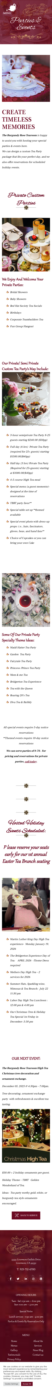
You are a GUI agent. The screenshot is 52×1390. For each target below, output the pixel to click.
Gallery (14, 1350)
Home (14, 1341)
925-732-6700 (27, 1269)
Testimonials (14, 1355)
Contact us (38, 1355)
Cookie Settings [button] (11, 1384)
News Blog (38, 1350)
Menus (14, 1346)
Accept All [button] (27, 1384)
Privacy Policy (14, 1359)
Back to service (29, 1215)
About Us (38, 1341)
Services (38, 1346)
